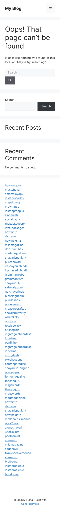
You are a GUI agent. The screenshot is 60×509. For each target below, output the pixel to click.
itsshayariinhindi (16, 266)
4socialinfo (12, 432)
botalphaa (11, 474)
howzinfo (11, 232)
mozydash (12, 355)
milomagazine (14, 245)
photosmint (12, 436)
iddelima (10, 338)
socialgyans (13, 219)
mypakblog (12, 202)
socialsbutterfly (15, 313)
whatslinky (12, 317)
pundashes (12, 300)
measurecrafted (15, 308)
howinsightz (13, 240)
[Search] (10, 80)
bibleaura (11, 461)
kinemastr (11, 215)
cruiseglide (12, 330)
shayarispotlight (15, 257)
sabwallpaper (14, 287)
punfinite (11, 342)
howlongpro (13, 185)
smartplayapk (14, 194)
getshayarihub (14, 291)
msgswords (12, 385)
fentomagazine (15, 376)
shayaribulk (12, 283)
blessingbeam (14, 296)
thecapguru (12, 381)
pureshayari (13, 262)
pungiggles (12, 372)
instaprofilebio (14, 466)
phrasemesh (13, 304)
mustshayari (13, 189)
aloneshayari (13, 427)
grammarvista (14, 279)
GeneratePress (30, 503)
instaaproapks (14, 211)
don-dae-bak (14, 249)
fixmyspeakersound (18, 453)
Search (9, 99)
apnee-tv (11, 440)
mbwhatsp (12, 206)
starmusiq (11, 457)
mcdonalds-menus (17, 419)
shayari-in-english (17, 368)
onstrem (10, 321)
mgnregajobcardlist (18, 334)
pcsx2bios (11, 423)
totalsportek (13, 325)
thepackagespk (15, 223)
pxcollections (13, 359)
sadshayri (11, 449)
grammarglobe (14, 274)
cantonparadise (15, 364)
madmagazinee (15, 253)
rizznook (10, 236)
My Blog (13, 8)
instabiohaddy (14, 198)
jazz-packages (14, 228)
